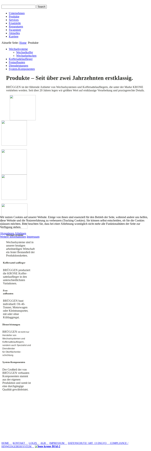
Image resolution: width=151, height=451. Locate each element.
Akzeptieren (7, 233)
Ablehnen (20, 233)
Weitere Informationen (13, 236)
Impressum (33, 236)
